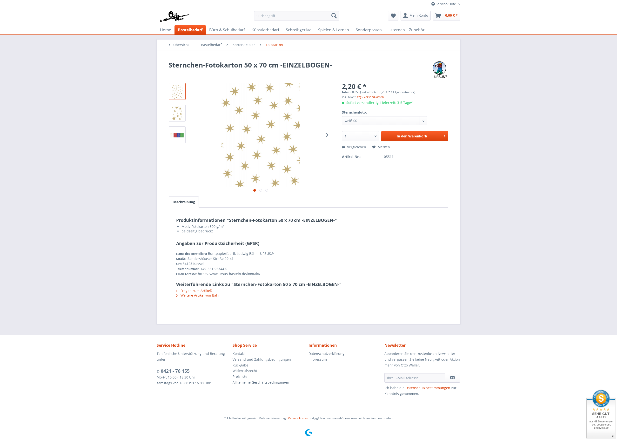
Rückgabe (240, 365)
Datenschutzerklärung (326, 353)
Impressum (317, 359)
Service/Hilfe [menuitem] (446, 4)
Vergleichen (356, 147)
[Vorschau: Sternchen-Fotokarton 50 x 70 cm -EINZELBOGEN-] (177, 91)
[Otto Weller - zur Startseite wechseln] (174, 17)
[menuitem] (296, 15)
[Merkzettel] (393, 15)
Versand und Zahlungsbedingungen (262, 359)
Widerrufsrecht (245, 370)
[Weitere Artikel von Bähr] (439, 69)
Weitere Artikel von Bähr (200, 295)
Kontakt (239, 353)
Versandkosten (298, 418)
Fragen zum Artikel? (196, 290)
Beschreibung (184, 202)
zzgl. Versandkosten (370, 97)
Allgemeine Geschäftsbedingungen (261, 382)
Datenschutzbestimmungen (427, 388)
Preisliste (240, 376)
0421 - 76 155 (175, 371)
